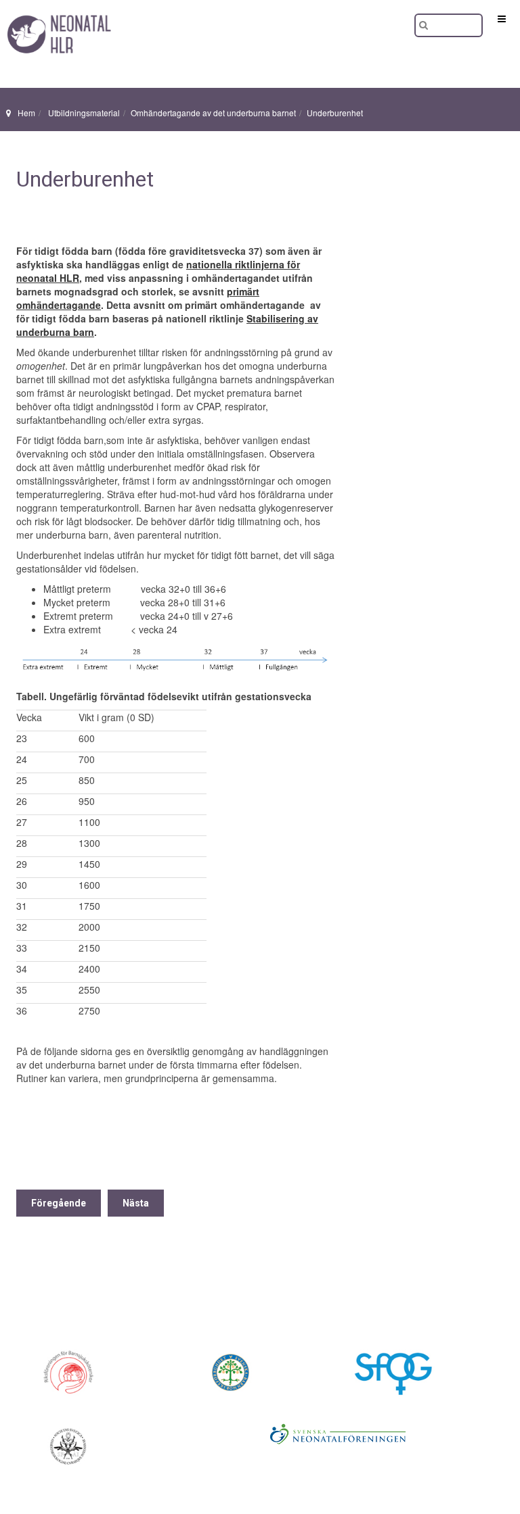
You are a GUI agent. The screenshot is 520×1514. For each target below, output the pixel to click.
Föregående (58, 1203)
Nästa (136, 1203)
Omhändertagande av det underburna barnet (213, 112)
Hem (26, 112)
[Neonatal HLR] (54, 18)
